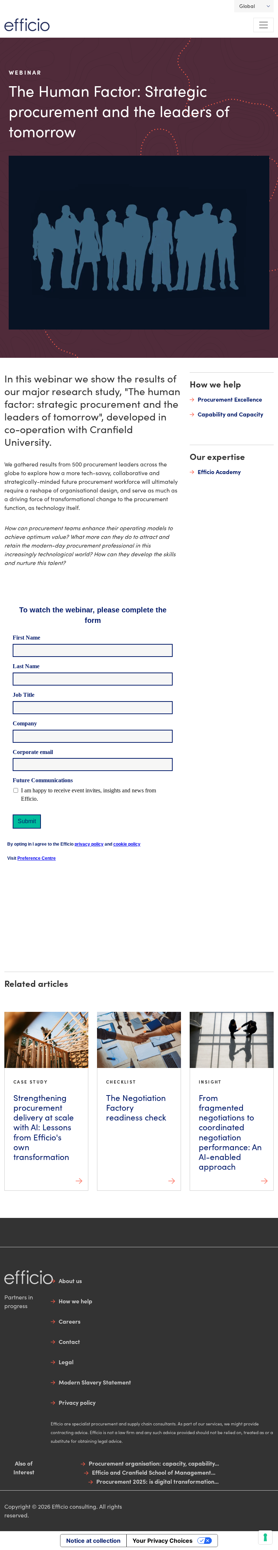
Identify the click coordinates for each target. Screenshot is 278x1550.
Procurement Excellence (230, 399)
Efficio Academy (219, 472)
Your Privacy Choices (162, 1540)
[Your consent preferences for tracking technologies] (265, 1537)
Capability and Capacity (230, 414)
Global (247, 6)
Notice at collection (93, 1540)
